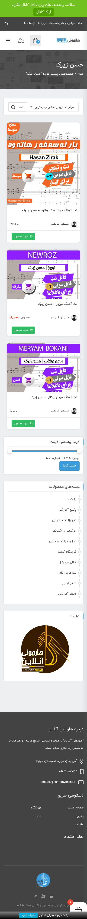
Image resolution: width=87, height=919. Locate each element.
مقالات (79, 824)
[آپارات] (43, 897)
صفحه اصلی (76, 808)
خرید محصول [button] (21, 236)
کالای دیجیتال (67, 562)
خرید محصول (21, 330)
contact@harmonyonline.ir (58, 782)
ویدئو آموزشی (67, 594)
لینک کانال (43, 12)
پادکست (71, 499)
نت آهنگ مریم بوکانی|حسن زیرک (53, 397)
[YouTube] (51, 897)
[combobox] (53, 106)
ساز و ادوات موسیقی (62, 541)
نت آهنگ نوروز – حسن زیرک (57, 304)
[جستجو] (13, 107)
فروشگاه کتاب (67, 552)
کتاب (38, 816)
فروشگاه (36, 808)
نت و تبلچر (69, 583)
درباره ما (42, 23)
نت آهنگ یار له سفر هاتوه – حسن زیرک (49, 210)
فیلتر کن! (69, 466)
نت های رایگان (67, 573)
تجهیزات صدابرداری (64, 520)
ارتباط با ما (29, 23)
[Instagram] (36, 897)
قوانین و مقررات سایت (62, 23)
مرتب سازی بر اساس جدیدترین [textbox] (54, 107)
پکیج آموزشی (67, 510)
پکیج (80, 816)
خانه (80, 23)
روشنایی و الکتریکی (64, 531)
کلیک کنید (28, 915)
